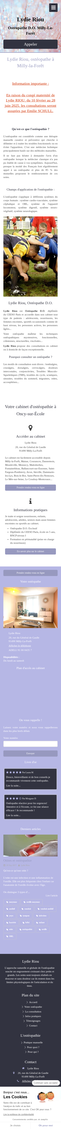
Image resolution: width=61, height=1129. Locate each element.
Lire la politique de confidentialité (18, 1114)
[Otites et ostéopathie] (30, 845)
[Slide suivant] (54, 256)
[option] (30, 256)
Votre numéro (10, 738)
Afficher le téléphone (20, 645)
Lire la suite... (13, 785)
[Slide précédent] (7, 256)
